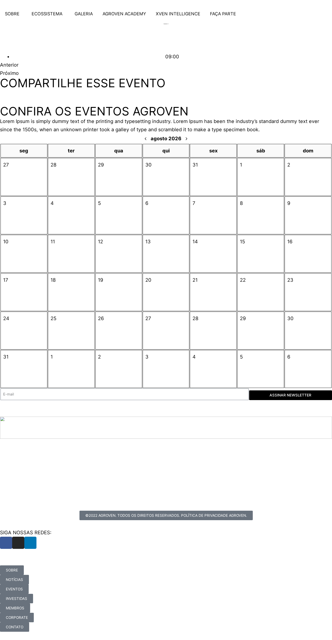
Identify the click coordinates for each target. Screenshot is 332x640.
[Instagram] (18, 543)
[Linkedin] (30, 543)
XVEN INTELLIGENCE (178, 13)
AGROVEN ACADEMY (124, 13)
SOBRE (12, 13)
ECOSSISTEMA (47, 13)
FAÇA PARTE (223, 13)
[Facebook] (6, 543)
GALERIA (84, 13)
